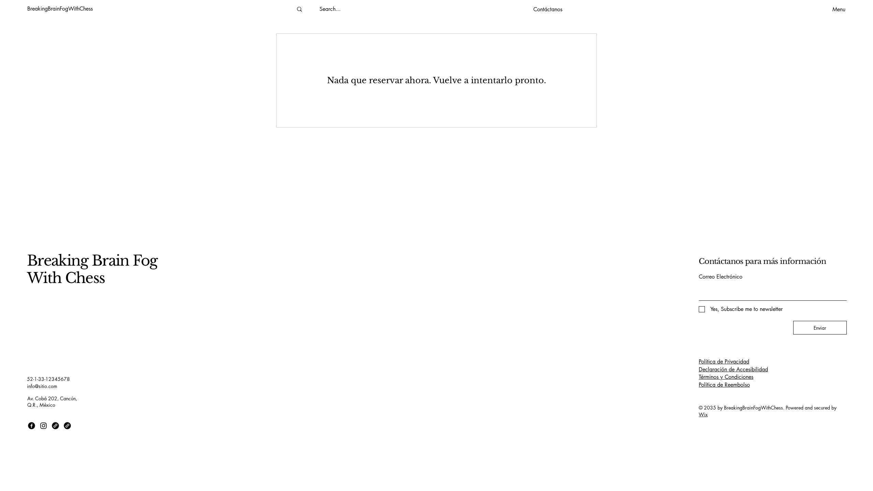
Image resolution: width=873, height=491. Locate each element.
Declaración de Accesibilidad (733, 369)
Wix (703, 414)
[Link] (55, 425)
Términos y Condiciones (726, 377)
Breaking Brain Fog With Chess (92, 269)
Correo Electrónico (720, 277)
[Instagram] (43, 425)
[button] (547, 9)
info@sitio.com (42, 386)
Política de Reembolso (724, 384)
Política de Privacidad (724, 361)
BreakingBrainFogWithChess (60, 8)
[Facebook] (31, 425)
